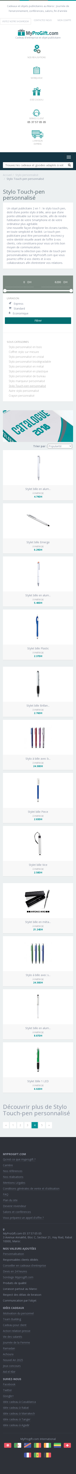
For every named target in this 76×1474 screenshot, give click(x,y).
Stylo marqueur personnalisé (27, 381)
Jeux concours (12, 1366)
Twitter (7, 1390)
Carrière (8, 1165)
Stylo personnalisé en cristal (26, 357)
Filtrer (38, 320)
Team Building (12, 1319)
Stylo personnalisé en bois (25, 347)
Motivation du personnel (18, 1313)
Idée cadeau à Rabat (16, 1407)
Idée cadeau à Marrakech (19, 1413)
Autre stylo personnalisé (24, 391)
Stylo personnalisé (26, 175)
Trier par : (40, 446)
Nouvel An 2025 (13, 1360)
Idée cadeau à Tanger (16, 1419)
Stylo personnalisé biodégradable (30, 361)
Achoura (8, 1354)
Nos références (12, 1171)
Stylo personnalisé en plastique (28, 371)
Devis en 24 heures (15, 1271)
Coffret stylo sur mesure (24, 352)
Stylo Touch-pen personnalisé (27, 386)
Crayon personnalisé (21, 395)
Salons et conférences (17, 1212)
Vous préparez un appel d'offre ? (23, 1217)
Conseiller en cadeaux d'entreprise (24, 1265)
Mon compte (64, 20)
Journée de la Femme (16, 1342)
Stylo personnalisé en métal (26, 366)
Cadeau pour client (15, 1325)
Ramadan (9, 1348)
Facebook (9, 1384)
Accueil (7, 175)
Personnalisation (13, 1254)
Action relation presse (16, 1331)
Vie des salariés (12, 1336)
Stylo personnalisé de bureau (27, 376)
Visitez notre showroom (15, 21)
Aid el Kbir (9, 1371)
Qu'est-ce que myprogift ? (19, 1159)
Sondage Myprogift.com (18, 1277)
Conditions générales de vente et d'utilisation (31, 1188)
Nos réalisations (13, 1177)
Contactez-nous (43, 20)
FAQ (5, 1194)
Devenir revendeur (14, 1206)
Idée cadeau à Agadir (16, 1425)
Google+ (8, 1396)
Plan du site (10, 1200)
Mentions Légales (14, 1182)
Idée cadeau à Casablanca (19, 1402)
